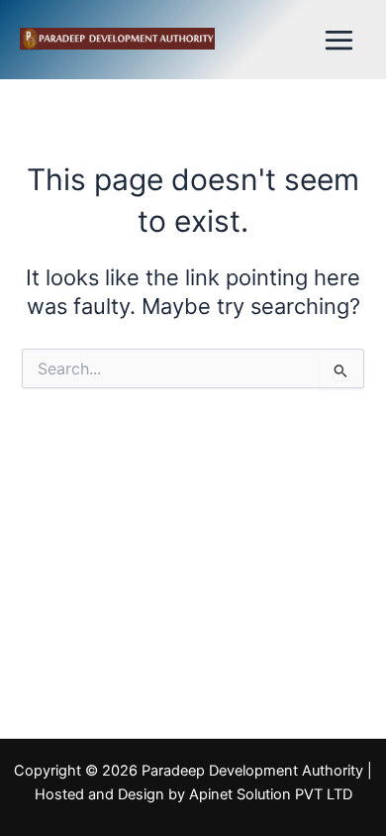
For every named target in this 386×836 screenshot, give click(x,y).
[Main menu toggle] (339, 40)
